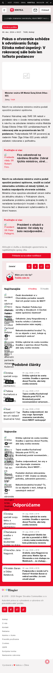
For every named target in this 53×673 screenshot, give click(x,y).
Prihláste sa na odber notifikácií (26, 255)
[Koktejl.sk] (16, 10)
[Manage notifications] (47, 661)
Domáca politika (10, 27)
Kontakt (5, 627)
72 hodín (44, 289)
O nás (4, 623)
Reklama (5, 631)
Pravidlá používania (10, 639)
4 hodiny (32, 289)
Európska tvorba (9, 651)
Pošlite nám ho (22, 278)
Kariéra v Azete (8, 635)
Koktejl (5, 619)
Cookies (5, 643)
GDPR (4, 647)
